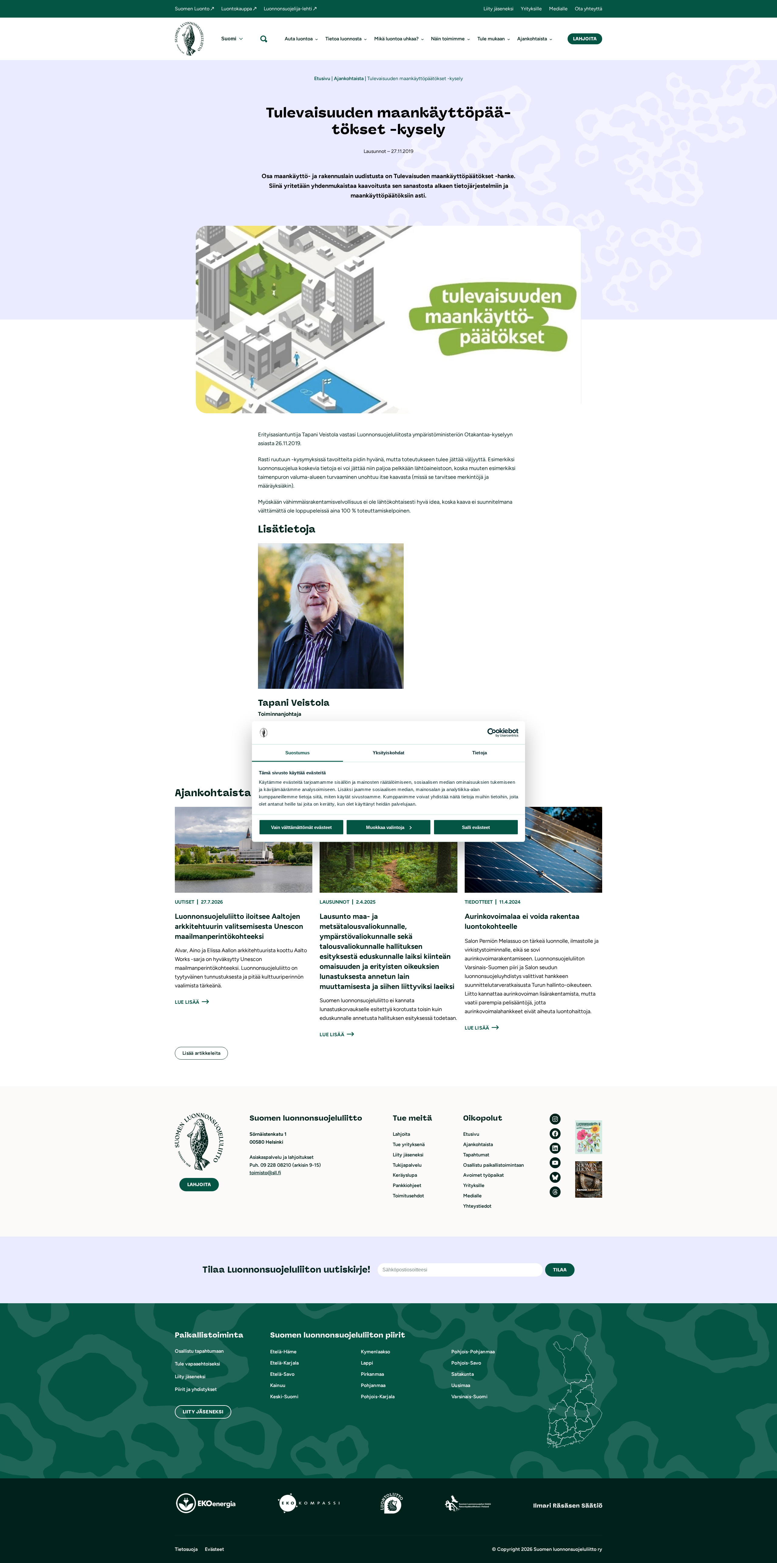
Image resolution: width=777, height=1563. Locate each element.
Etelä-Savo (282, 1374)
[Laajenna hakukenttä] (264, 38)
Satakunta (462, 1374)
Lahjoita (585, 39)
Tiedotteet (479, 902)
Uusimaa (460, 1385)
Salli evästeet (476, 827)
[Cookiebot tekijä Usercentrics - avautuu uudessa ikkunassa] (491, 732)
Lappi (367, 1363)
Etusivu (322, 78)
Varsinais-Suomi (469, 1396)
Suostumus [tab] (297, 752)
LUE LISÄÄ (187, 1002)
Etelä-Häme (283, 1352)
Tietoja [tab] (479, 752)
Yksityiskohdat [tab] (388, 752)
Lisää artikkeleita (201, 1053)
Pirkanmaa (372, 1374)
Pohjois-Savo (466, 1363)
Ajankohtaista (349, 78)
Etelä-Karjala (284, 1363)
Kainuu (277, 1385)
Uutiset (184, 902)
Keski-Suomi (284, 1396)
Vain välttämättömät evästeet (301, 827)
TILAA (560, 1270)
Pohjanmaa (373, 1385)
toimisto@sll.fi (265, 1173)
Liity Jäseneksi (203, 1412)
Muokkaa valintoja (385, 827)
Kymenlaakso (375, 1352)
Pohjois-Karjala (378, 1396)
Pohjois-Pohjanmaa (473, 1352)
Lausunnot (334, 902)
